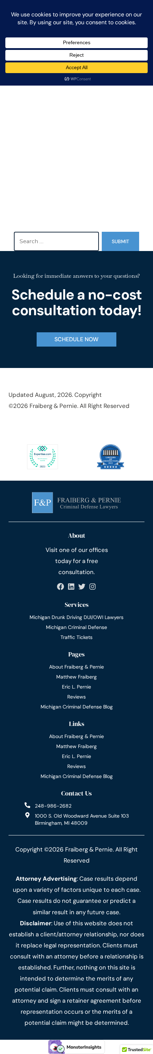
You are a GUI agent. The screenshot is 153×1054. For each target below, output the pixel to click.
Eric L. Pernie (76, 687)
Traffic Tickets (76, 637)
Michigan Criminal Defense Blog (77, 706)
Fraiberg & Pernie (53, 406)
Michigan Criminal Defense (76, 627)
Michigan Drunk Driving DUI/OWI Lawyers (76, 617)
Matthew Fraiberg (76, 677)
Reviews (76, 697)
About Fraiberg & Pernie (76, 667)
